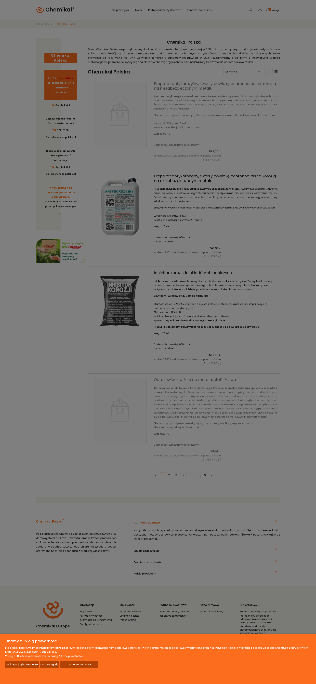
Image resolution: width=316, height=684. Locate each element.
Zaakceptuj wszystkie (78, 664)
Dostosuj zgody (49, 664)
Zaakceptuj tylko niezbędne (22, 664)
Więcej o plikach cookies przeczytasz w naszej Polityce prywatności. (44, 656)
